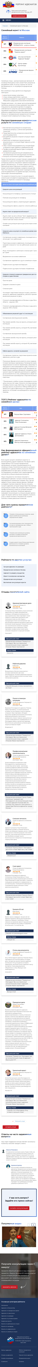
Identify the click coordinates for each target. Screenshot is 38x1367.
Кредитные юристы (6, 1321)
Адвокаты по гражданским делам (10, 1310)
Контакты (21, 1361)
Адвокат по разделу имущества (14, 573)
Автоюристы (4, 1305)
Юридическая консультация (13, 579)
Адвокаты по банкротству (8, 1308)
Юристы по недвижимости (8, 1329)
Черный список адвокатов (26, 1355)
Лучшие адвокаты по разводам (14, 567)
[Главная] (9, 4)
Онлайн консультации (7, 1358)
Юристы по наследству (7, 1326)
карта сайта (23, 1342)
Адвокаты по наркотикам (8, 1313)
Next (33, 1225)
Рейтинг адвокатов (6, 1350)
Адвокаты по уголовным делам (9, 1318)
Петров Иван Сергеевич (22, 414)
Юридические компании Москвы (14, 570)
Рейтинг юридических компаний (25, 1350)
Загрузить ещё (20, 1121)
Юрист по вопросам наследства (14, 576)
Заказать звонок (9, 1287)
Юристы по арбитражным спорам (10, 1323)
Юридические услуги (24, 1358)
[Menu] (3, 20)
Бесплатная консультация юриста (15, 582)
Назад (29, 1225)
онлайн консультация (19, 16)
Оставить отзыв (10, 1127)
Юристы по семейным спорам (9, 1331)
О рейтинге (4, 1361)
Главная (5, 26)
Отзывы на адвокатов (7, 1355)
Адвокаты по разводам (7, 1316)
